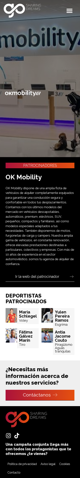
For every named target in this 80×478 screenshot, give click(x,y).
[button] (70, 11)
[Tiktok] (17, 435)
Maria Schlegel (28, 314)
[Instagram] (8, 435)
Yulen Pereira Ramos (62, 316)
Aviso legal (48, 464)
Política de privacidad (22, 464)
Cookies (64, 464)
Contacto (13, 472)
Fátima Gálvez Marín (26, 336)
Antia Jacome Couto (63, 336)
